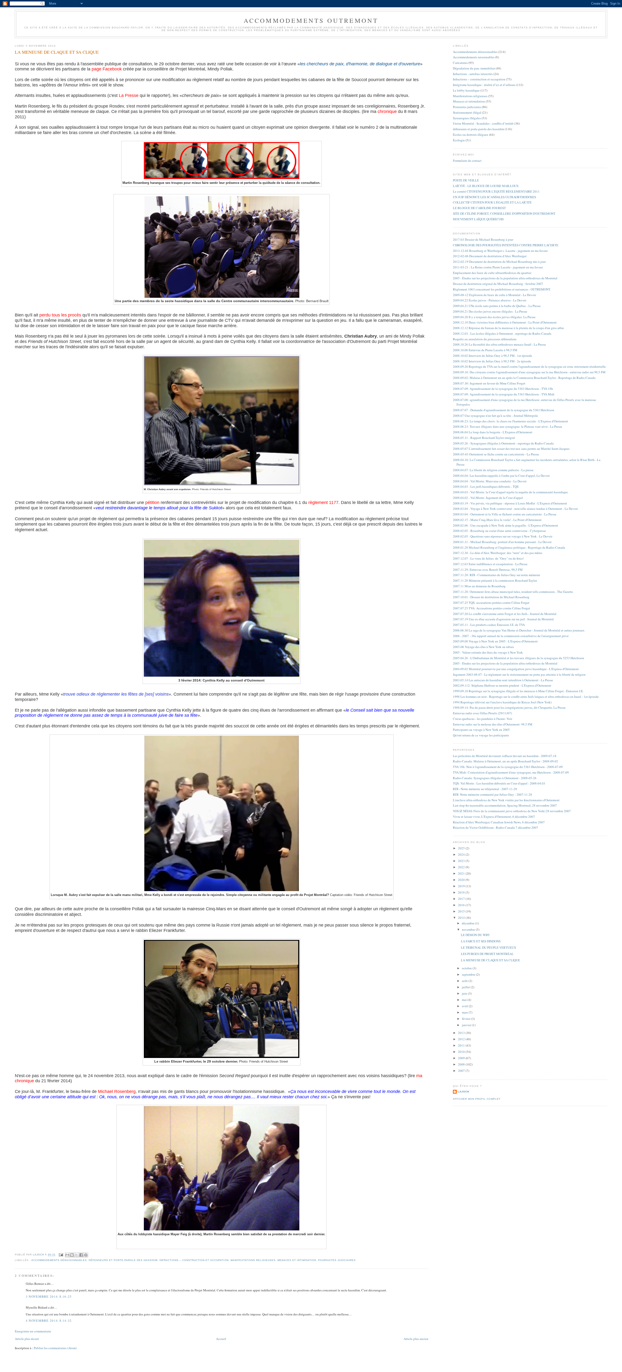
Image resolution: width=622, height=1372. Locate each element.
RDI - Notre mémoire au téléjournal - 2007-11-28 (485, 789)
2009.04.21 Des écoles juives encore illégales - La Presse (490, 311)
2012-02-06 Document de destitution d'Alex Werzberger (490, 256)
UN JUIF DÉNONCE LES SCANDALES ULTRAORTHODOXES (494, 197)
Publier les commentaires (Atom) (55, 1348)
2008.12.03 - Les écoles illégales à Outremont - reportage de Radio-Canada (502, 333)
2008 (462, 1064)
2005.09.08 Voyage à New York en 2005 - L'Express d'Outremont (495, 641)
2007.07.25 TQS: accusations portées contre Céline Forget (491, 602)
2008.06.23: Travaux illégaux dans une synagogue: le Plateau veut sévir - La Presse (507, 426)
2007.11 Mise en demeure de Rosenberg (479, 586)
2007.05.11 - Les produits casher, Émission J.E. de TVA (489, 624)
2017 (462, 898)
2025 (462, 848)
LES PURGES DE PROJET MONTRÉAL (487, 954)
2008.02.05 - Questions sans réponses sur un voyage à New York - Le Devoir (502, 536)
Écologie (459, 140)
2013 (462, 1033)
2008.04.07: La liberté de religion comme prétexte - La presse (493, 470)
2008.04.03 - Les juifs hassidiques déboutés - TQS (485, 486)
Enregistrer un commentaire (33, 1331)
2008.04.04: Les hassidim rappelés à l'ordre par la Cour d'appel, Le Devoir (501, 475)
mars (465, 1012)
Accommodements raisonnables (473, 57)
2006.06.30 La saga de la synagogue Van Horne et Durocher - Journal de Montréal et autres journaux (519, 630)
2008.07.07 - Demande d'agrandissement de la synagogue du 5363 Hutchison (503, 410)
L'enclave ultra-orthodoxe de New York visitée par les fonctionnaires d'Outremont (506, 800)
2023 (462, 861)
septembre (469, 974)
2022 (462, 867)
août (465, 981)
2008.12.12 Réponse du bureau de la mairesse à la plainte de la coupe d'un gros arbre (508, 328)
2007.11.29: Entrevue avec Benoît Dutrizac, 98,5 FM (488, 569)
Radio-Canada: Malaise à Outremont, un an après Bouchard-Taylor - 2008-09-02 (505, 761)
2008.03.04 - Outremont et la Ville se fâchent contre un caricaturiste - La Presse (504, 514)
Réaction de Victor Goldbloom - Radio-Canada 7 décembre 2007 (495, 827)
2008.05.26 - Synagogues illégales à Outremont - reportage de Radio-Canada (503, 443)
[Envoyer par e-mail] (67, 1255)
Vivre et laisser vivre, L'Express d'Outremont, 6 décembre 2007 (494, 816)
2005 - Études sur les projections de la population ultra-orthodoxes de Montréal (505, 278)
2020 (462, 880)
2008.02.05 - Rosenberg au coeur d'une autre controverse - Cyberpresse (499, 530)
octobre (467, 968)
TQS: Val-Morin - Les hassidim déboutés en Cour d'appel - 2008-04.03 (499, 783)
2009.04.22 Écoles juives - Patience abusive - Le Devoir (489, 300)
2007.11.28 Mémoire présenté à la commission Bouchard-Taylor (495, 580)
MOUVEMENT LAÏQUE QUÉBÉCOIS (478, 219)
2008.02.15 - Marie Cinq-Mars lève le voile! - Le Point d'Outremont (497, 520)
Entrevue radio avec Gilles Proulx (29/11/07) (482, 713)
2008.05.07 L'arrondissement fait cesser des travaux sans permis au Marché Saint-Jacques (511, 448)
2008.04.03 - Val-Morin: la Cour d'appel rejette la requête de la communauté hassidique (510, 492)
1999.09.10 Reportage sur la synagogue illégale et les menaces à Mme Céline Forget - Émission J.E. (518, 691)
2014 (462, 917)
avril (465, 1006)
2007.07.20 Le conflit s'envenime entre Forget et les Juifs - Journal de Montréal (504, 614)
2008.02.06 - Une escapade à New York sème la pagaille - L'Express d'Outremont (505, 525)
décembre (468, 923)
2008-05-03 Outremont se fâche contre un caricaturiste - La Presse (496, 454)
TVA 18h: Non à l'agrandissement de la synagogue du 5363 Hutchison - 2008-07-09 (508, 767)
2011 (462, 1045)
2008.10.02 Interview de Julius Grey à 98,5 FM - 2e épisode (492, 361)
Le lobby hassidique (466, 90)
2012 (462, 1039)
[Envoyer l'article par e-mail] (61, 1254)
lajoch (463, 1091)
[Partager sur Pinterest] (85, 1255)
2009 (462, 1058)
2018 (462, 892)
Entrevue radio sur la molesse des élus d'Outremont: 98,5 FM (492, 724)
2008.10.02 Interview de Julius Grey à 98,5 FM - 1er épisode (492, 355)
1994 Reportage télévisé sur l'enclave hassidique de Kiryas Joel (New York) (502, 702)
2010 (462, 1051)
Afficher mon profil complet (476, 1099)
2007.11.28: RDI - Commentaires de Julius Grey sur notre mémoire (496, 575)
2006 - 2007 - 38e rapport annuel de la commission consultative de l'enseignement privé (511, 636)
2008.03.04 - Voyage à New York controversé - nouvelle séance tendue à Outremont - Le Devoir (515, 508)
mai (464, 999)
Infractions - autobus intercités (473, 74)
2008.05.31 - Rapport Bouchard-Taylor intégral (484, 437)
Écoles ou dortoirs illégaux (470, 134)
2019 (462, 886)
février (466, 1018)
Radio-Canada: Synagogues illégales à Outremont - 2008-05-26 (494, 778)
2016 (462, 905)
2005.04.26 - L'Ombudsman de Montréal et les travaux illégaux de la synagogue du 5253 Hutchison (518, 658)
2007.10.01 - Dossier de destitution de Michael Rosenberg (491, 597)
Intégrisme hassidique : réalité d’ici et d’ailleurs (484, 85)
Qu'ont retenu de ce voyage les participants (481, 735)
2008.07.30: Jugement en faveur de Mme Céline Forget (489, 383)
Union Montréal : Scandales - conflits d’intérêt (483, 123)
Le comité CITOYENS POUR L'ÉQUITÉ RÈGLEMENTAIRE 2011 (496, 191)
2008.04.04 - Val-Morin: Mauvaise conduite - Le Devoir (490, 481)
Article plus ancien (416, 1339)
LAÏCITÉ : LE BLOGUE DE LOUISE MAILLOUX (485, 186)
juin (465, 993)
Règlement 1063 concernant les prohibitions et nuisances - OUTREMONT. (502, 289)
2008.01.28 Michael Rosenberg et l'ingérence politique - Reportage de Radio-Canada (509, 547)
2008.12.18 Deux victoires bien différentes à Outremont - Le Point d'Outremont (505, 322)
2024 (462, 854)
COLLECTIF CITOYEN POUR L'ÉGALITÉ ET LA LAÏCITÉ (492, 202)
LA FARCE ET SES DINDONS (481, 941)
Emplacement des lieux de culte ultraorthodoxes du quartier (492, 273)
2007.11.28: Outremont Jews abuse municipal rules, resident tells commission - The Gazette (513, 591)
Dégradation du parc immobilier (474, 68)
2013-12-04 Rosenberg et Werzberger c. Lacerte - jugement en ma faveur (500, 250)
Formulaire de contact (467, 160)
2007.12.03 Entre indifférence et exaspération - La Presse (490, 564)
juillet (466, 987)
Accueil (221, 1339)
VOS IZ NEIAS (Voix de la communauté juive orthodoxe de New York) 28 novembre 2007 (512, 811)
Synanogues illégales (467, 118)
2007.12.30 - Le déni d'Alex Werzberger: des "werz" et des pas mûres (497, 553)
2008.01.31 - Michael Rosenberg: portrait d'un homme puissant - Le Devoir (502, 542)
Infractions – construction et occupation (194, 1260)
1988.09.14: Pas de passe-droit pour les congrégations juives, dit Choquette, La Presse (509, 707)
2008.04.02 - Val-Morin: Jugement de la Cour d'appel (488, 497)
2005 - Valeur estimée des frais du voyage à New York (488, 652)
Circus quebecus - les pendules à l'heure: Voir (482, 718)
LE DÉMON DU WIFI (475, 935)
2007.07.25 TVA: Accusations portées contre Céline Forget (491, 608)
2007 (462, 1070)
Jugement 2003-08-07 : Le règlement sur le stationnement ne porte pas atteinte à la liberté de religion (519, 674)
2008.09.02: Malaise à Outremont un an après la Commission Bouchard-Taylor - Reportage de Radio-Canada (524, 377)
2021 (462, 873)
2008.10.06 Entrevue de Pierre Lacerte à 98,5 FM (485, 350)
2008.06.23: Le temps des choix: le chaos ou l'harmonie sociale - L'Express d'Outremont (510, 421)
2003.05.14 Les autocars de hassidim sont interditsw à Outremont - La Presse (503, 680)
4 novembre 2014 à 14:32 (49, 1320)
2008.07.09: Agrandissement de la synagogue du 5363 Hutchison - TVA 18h (503, 388)
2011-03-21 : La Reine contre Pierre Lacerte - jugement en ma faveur (498, 267)
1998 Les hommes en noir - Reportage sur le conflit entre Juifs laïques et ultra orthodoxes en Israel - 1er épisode (526, 696)
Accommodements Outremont (311, 20)
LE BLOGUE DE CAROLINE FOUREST (479, 208)
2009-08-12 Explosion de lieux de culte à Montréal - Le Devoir (494, 295)
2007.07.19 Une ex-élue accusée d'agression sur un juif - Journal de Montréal (503, 619)
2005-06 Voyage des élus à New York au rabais (483, 647)
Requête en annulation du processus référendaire (485, 339)
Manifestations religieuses (253, 1260)
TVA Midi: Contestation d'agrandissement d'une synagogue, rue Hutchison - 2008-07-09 (511, 772)
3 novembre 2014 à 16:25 (49, 1296)
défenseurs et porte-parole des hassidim (123, 1260)
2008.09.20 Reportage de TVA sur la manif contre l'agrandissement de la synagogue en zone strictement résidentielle (529, 366)
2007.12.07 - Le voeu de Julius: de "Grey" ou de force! (488, 558)
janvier (467, 1025)
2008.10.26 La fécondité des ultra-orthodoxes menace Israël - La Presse (499, 344)
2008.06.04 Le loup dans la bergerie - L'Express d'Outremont (492, 432)
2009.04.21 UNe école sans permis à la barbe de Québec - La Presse (497, 306)
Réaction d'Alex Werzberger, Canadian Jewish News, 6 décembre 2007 (499, 822)
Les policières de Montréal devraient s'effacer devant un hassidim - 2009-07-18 (504, 756)
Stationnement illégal (467, 112)
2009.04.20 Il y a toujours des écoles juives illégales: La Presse (494, 317)
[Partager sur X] (76, 1255)
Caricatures (460, 62)
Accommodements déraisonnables (59, 1260)
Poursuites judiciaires (336, 1260)
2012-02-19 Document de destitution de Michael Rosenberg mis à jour (499, 261)
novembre (469, 929)
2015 (462, 911)
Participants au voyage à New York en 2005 (481, 729)
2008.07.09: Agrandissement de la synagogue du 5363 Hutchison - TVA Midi (503, 394)
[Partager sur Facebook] (81, 1255)
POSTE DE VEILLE (466, 180)
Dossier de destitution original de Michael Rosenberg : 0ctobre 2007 (498, 283)
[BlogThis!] (71, 1255)
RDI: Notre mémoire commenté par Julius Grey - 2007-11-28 (492, 794)
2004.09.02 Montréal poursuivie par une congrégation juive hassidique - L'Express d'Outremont (516, 669)
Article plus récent (27, 1339)
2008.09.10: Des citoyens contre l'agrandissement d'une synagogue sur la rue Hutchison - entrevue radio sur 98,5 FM (529, 372)
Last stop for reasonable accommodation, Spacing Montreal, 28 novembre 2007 (505, 805)
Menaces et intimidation (296, 1260)
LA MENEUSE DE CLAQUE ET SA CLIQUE (490, 960)
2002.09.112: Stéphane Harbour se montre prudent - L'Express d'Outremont (502, 685)
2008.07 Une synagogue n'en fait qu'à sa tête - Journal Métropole (495, 415)
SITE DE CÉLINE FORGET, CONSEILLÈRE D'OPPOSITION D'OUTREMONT (504, 213)
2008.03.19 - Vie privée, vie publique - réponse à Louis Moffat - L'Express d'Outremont (510, 503)
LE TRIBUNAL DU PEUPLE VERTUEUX (488, 947)
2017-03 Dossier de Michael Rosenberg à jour (483, 239)
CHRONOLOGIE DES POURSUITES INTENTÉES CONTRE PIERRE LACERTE (505, 245)
